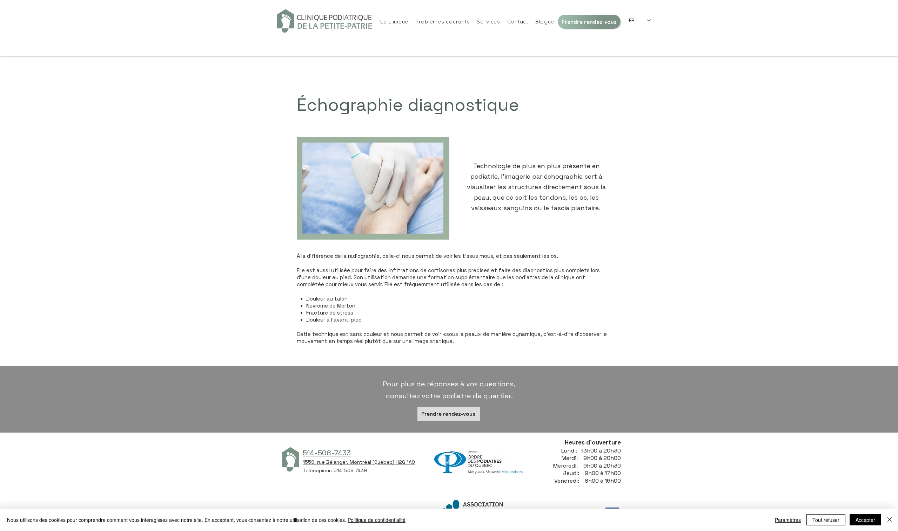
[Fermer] (889, 519)
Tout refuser (825, 519)
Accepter (865, 519)
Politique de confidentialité (377, 519)
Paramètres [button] (788, 519)
